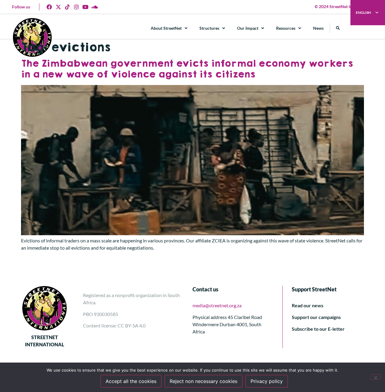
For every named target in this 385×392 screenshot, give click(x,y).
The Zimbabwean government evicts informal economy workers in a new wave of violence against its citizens (187, 69)
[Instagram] (76, 7)
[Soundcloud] (94, 7)
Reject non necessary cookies (203, 381)
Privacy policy (267, 381)
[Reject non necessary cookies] (375, 377)
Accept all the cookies (131, 381)
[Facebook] (49, 7)
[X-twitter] (58, 7)
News (318, 28)
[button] (338, 28)
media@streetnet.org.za (217, 305)
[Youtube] (85, 7)
